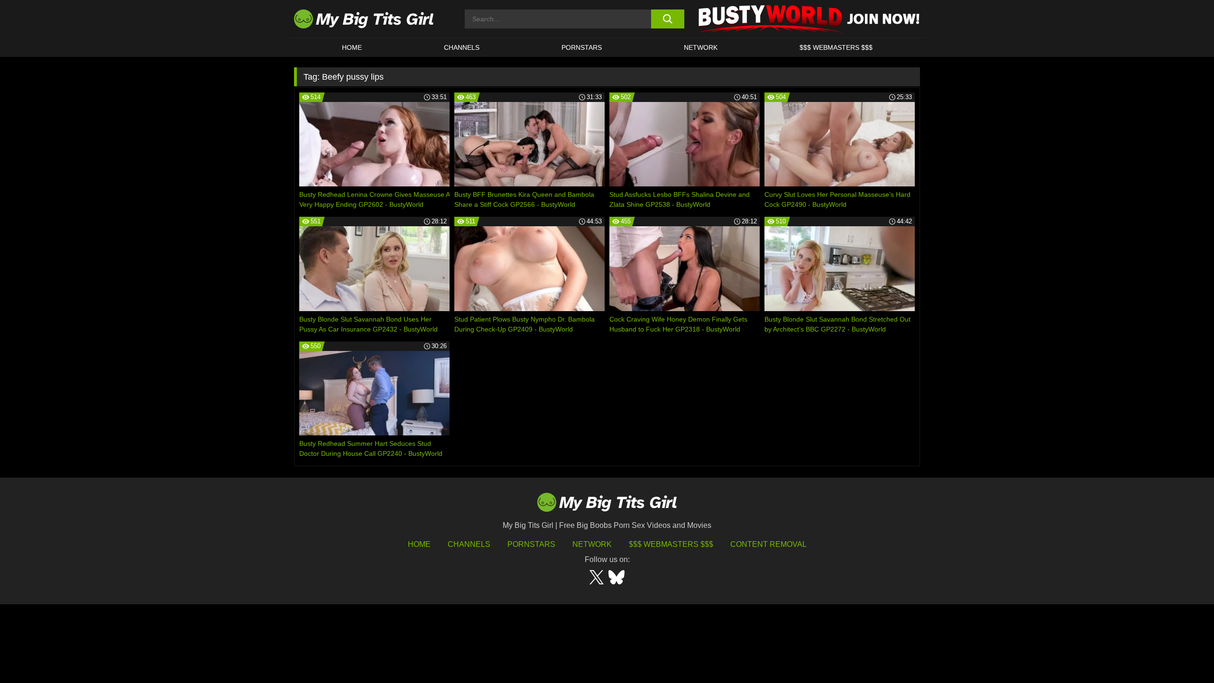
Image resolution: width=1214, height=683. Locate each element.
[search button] (667, 18)
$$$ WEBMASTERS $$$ (836, 47)
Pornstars (581, 47)
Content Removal (768, 544)
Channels (469, 544)
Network (700, 47)
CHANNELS (461, 47)
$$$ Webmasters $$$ (671, 544)
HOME (352, 47)
